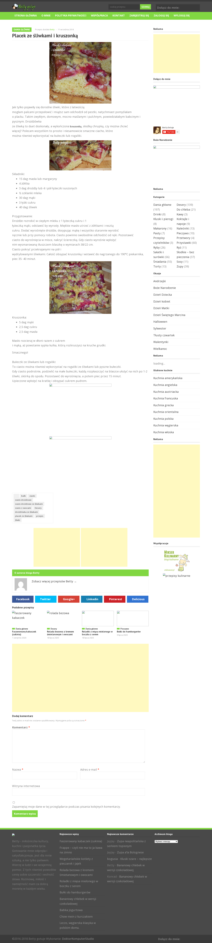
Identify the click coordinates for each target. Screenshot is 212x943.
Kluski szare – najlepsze (136, 859)
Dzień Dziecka (162, 294)
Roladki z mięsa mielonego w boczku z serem (97, 633)
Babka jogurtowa (71, 910)
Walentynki (160, 342)
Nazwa (17, 769)
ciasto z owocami (23, 508)
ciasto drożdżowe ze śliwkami (29, 504)
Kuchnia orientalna (165, 412)
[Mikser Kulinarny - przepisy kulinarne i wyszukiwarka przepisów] (177, 571)
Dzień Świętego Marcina (169, 315)
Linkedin (92, 599)
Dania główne (22, 29)
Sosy (180, 261)
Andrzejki (159, 281)
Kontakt (119, 15)
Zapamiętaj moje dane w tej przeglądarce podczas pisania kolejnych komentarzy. (66, 806)
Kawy (180, 214)
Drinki (157, 214)
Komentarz (21, 727)
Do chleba (183, 209)
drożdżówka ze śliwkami (26, 512)
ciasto (32, 495)
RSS (24, 895)
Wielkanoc (160, 349)
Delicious (138, 599)
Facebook (192, 7)
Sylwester (159, 328)
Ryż (179, 247)
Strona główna (25, 15)
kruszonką (75, 126)
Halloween (160, 321)
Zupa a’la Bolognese (130, 852)
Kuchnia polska (163, 418)
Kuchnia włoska (163, 432)
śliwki (17, 520)
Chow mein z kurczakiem (76, 916)
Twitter (45, 599)
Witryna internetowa (26, 786)
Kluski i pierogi (163, 219)
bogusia (112, 859)
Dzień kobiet (161, 301)
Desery (38, 508)
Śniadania (159, 261)
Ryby (156, 247)
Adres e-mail (89, 769)
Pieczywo (124, 628)
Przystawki (184, 243)
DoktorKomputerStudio (78, 939)
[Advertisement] (57, 547)
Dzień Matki (161, 308)
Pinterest (115, 599)
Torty (157, 266)
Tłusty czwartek (164, 335)
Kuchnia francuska (165, 398)
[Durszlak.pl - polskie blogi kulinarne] (176, 576)
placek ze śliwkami (23, 516)
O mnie (45, 15)
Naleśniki (183, 228)
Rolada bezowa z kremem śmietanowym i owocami (60, 633)
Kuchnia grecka (163, 405)
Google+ (197, 7)
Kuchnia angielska (165, 385)
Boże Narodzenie (164, 288)
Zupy (180, 266)
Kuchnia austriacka (166, 392)
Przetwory (183, 238)
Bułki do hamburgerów (129, 631)
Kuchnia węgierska (165, 425)
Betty (52, 29)
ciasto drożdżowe (23, 499)
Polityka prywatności (70, 15)
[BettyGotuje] (23, 9)
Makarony (160, 228)
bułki (23, 495)
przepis (39, 516)
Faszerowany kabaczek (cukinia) (24, 633)
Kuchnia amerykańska (167, 378)
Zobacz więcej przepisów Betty (54, 581)
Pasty (157, 233)
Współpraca (99, 15)
